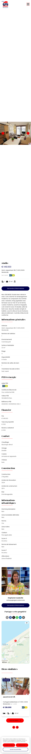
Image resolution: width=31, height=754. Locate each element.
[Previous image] (3, 133)
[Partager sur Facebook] (10, 617)
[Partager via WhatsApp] (17, 617)
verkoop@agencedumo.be (15, 600)
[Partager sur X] (13, 617)
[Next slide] (17, 727)
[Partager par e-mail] (7, 617)
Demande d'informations (15, 288)
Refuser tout (22, 745)
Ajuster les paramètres (15, 749)
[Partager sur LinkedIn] (20, 617)
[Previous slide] (13, 727)
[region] (15, 133)
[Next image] (28, 133)
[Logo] (8, 4)
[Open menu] (28, 4)
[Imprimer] (23, 617)
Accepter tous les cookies (9, 745)
